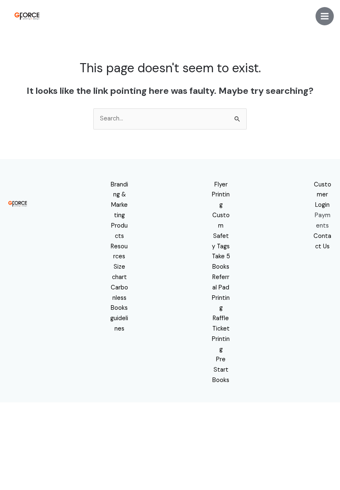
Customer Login (322, 195)
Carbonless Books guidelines (119, 308)
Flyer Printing (221, 195)
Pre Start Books (220, 369)
